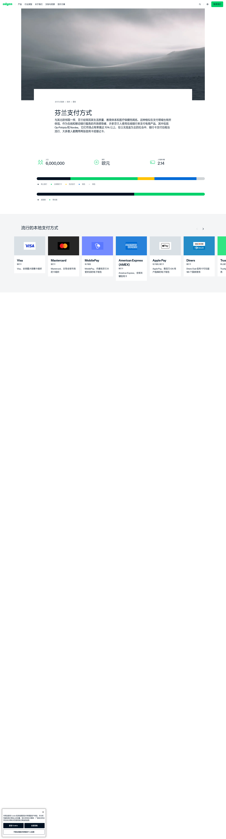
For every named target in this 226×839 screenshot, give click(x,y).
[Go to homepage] (7, 4)
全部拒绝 (34, 826)
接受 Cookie (13, 826)
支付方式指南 (59, 102)
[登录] (207, 4)
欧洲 (68, 102)
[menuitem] (20, 4)
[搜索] (200, 4)
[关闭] (43, 812)
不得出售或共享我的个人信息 (24, 832)
